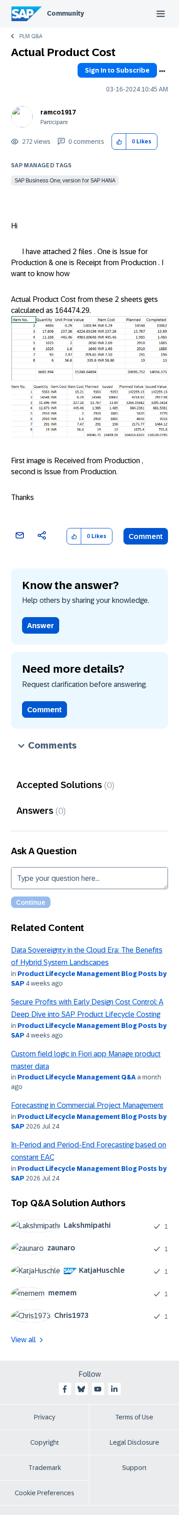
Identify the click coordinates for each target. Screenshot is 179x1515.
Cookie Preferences (44, 1493)
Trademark (44, 1467)
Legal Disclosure (134, 1442)
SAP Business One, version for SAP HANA (65, 180)
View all (23, 1340)
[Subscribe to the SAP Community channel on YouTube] (97, 1389)
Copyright (44, 1442)
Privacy (44, 1417)
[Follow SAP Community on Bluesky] (81, 1389)
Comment (146, 536)
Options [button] (162, 71)
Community (65, 13)
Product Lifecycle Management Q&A (76, 1077)
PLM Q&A (30, 36)
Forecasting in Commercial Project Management (87, 1105)
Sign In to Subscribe (117, 70)
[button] (119, 142)
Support (134, 1467)
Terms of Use (134, 1417)
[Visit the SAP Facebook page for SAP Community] (64, 1389)
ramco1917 (58, 112)
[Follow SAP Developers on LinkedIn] (114, 1389)
